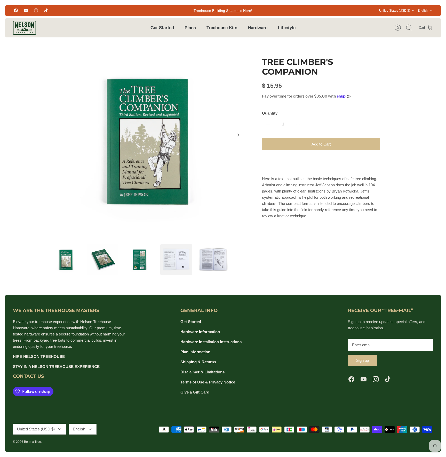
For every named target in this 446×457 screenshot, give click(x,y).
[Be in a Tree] (24, 28)
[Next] (238, 135)
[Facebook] (16, 10)
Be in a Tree (32, 442)
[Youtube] (26, 10)
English (423, 10)
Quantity (269, 113)
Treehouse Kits (221, 27)
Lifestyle (287, 27)
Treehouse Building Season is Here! (223, 11)
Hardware (257, 27)
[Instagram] (36, 10)
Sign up (362, 360)
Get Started (162, 27)
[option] (148, 141)
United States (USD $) (394, 10)
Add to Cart (321, 144)
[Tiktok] (46, 10)
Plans (190, 27)
